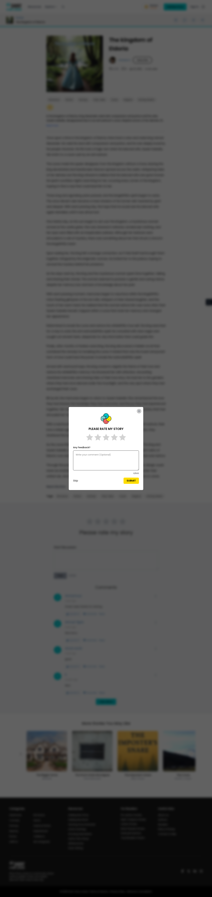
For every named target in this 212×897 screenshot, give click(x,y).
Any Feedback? (81, 447)
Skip (75, 480)
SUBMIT (131, 480)
